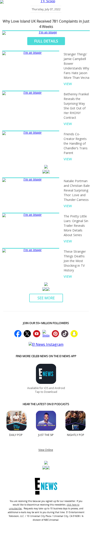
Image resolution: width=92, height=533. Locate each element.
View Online (45, 450)
